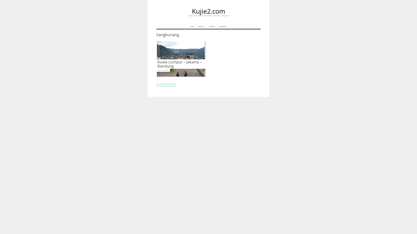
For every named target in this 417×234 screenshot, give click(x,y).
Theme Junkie (172, 86)
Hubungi (212, 27)
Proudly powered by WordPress (166, 84)
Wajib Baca (223, 27)
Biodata (201, 27)
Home (192, 27)
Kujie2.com (208, 11)
